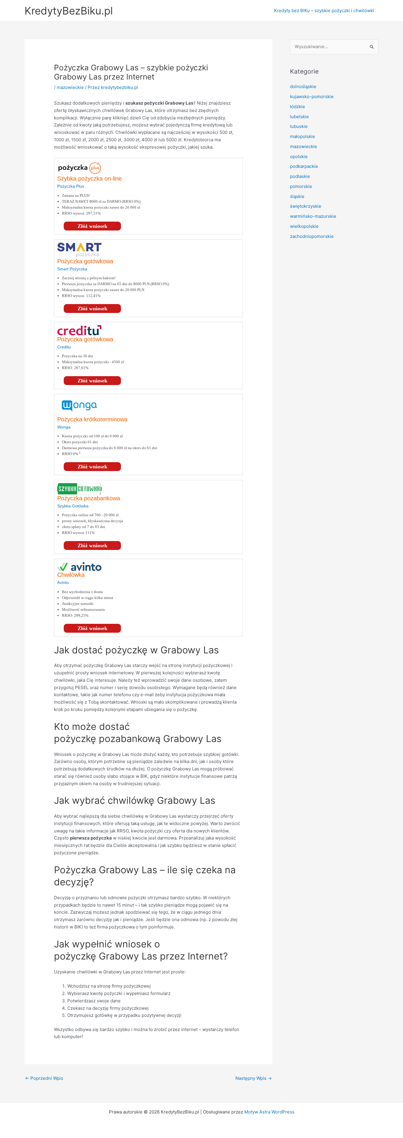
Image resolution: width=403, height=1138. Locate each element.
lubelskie (299, 116)
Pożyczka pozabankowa (88, 498)
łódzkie (297, 106)
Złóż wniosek (92, 226)
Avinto (63, 582)
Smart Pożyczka (72, 269)
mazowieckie (70, 87)
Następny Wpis (253, 1078)
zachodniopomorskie (312, 236)
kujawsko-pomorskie (312, 96)
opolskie (299, 156)
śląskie (297, 196)
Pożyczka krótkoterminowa (92, 419)
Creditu (64, 347)
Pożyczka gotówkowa (85, 261)
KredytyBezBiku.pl (68, 10)
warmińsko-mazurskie (313, 216)
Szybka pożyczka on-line (89, 178)
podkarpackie (304, 166)
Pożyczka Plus (70, 186)
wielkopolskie (304, 226)
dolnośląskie (303, 86)
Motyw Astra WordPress (269, 1112)
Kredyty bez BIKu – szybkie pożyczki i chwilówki (324, 10)
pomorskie (301, 186)
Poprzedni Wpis (44, 1078)
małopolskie (302, 136)
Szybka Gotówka (73, 506)
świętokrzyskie (305, 206)
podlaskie (300, 176)
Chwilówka (71, 575)
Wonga (64, 427)
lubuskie (299, 126)
